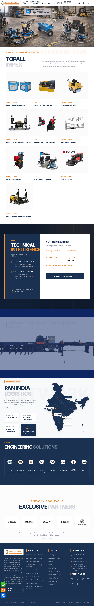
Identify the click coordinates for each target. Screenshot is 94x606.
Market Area (52, 568)
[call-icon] (3, 595)
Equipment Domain (73, 258)
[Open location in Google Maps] (84, 3)
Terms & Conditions (54, 571)
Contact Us (67, 3)
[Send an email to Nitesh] (88, 3)
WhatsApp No (71, 251)
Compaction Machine (32, 561)
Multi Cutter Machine (32, 576)
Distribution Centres (35, 3)
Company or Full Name (53, 251)
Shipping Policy (53, 578)
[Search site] (79, 3)
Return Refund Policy (54, 574)
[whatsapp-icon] (3, 584)
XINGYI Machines (31, 583)
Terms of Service (74, 602)
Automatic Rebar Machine (34, 558)
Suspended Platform (32, 573)
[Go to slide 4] (48, 44)
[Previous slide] (3, 26)
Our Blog (51, 555)
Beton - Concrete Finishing (34, 580)
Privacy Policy (52, 581)
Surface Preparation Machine (35, 570)
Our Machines (46, 3)
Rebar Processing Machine (34, 555)
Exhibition (58, 3)
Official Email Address (53, 258)
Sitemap (50, 564)
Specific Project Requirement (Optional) (59, 265)
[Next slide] (90, 26)
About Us (25, 3)
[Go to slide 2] (45, 44)
